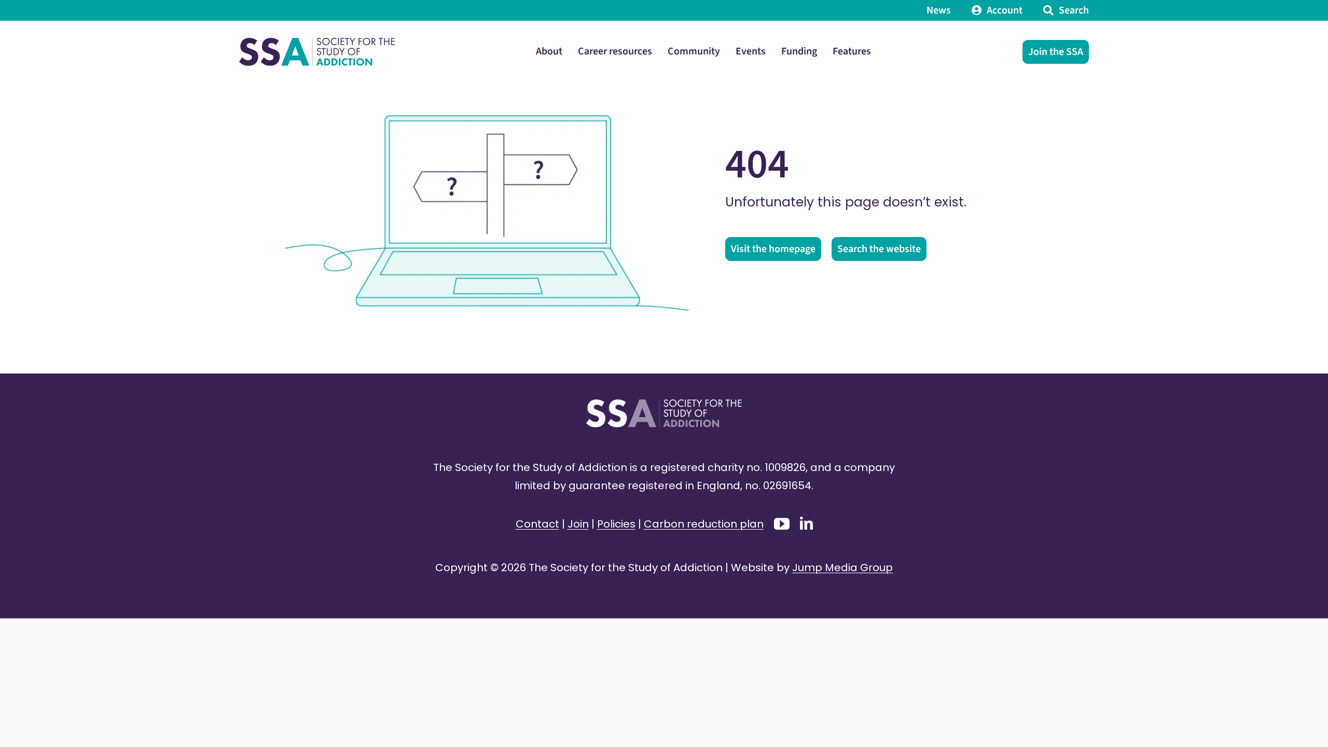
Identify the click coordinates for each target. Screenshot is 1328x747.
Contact (537, 524)
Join (578, 524)
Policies (616, 524)
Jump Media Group (842, 567)
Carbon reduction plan (704, 524)
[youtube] (782, 524)
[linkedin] (806, 523)
